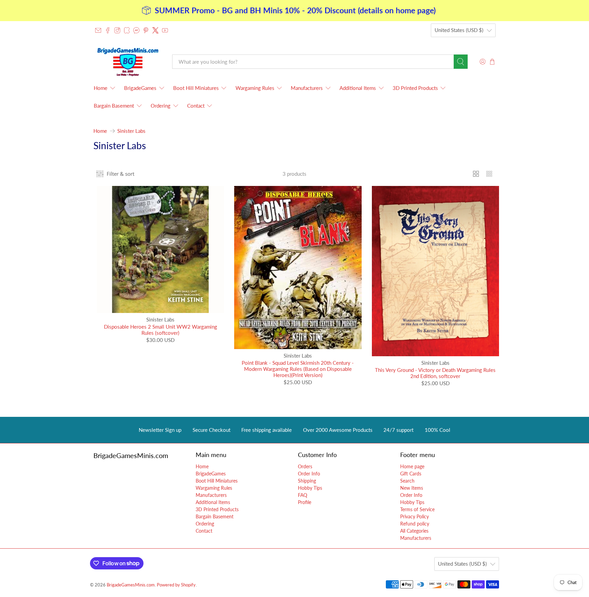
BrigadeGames (140, 88)
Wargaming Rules (255, 88)
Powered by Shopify (176, 584)
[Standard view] (476, 173)
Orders (305, 466)
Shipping (307, 481)
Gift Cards (410, 473)
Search (407, 481)
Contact (196, 106)
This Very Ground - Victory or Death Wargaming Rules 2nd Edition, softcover (435, 373)
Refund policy (414, 524)
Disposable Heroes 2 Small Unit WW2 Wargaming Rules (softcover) (160, 330)
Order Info (309, 473)
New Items (411, 488)
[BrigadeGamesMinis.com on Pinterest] (146, 30)
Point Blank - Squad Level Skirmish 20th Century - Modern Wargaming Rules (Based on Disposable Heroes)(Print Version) (298, 369)
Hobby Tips (310, 488)
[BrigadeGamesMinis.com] (128, 62)
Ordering (160, 106)
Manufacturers (307, 88)
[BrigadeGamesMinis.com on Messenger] (136, 30)
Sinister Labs (131, 130)
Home (100, 88)
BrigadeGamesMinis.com (131, 584)
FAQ (302, 495)
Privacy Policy (414, 516)
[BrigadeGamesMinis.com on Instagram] (117, 30)
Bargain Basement (114, 106)
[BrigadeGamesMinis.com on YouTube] (165, 30)
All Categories (414, 531)
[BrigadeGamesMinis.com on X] (155, 30)
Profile (304, 502)
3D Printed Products (415, 88)
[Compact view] (489, 173)
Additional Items (357, 88)
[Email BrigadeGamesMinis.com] (98, 30)
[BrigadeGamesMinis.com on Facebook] (108, 30)
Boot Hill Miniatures (196, 88)
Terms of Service (417, 509)
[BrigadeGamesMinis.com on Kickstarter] (127, 30)
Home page (412, 466)
